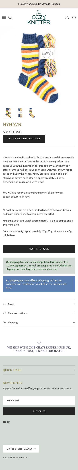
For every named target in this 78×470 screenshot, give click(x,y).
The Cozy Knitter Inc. (19, 457)
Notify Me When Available (24, 138)
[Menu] (4, 17)
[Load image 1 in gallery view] (39, 66)
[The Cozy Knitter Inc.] (39, 17)
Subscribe (39, 411)
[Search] (12, 17)
